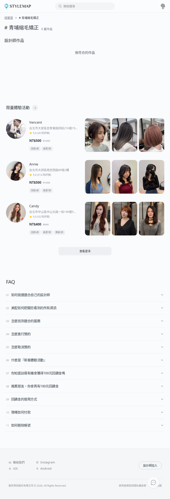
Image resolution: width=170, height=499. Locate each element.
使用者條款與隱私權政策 (132, 485)
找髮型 (8, 18)
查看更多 (85, 251)
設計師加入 (150, 465)
